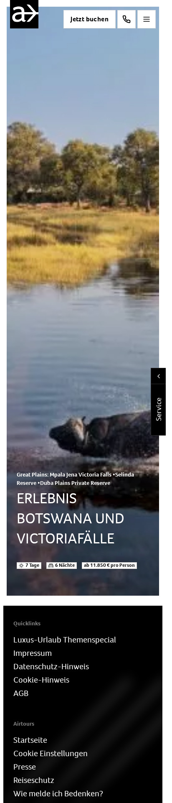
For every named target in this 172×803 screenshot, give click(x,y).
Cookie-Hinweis (41, 680)
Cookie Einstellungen (50, 753)
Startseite (30, 740)
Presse (24, 767)
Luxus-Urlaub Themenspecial (64, 640)
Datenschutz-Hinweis (51, 666)
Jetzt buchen (90, 19)
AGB (20, 693)
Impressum (32, 653)
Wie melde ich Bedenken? (58, 793)
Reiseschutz (33, 780)
